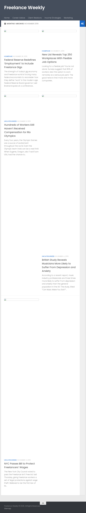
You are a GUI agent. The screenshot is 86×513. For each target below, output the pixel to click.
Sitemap (7, 508)
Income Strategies (53, 18)
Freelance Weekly (24, 7)
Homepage (8, 56)
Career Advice (18, 18)
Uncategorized (10, 121)
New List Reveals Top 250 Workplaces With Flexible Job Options (57, 58)
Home (7, 18)
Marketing (68, 18)
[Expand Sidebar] (82, 23)
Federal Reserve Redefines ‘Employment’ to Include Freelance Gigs (20, 63)
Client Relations (35, 18)
